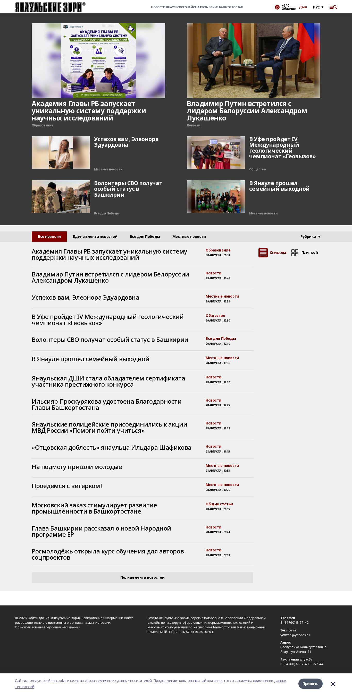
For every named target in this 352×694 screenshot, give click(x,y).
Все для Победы (221, 338)
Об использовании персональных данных (47, 627)
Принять (311, 683)
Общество (215, 316)
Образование (218, 250)
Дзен (303, 7)
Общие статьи (219, 504)
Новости (213, 273)
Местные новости (222, 296)
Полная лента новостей (142, 577)
